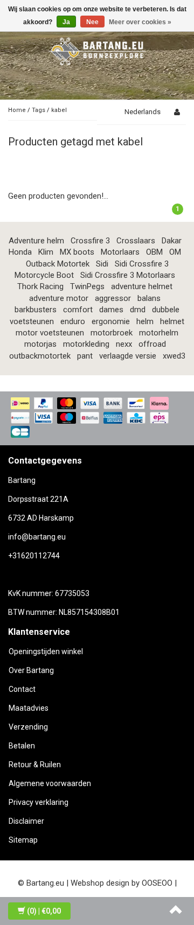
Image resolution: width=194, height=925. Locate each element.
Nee (92, 22)
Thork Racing (40, 286)
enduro (72, 321)
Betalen (22, 745)
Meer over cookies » (140, 22)
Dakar (172, 241)
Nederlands (142, 112)
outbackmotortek (40, 356)
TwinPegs (87, 286)
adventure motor (58, 298)
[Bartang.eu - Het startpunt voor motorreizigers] (97, 49)
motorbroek (112, 333)
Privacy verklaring (38, 802)
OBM (154, 252)
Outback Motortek (57, 264)
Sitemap (23, 840)
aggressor (113, 298)
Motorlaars (120, 252)
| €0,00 (44, 911)
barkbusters (36, 309)
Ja (66, 22)
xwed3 (174, 356)
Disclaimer (26, 821)
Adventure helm (36, 241)
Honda (20, 252)
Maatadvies (28, 708)
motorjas (40, 344)
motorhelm (158, 333)
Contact (22, 689)
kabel (59, 110)
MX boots (77, 252)
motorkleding (86, 344)
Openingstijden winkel (46, 651)
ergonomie (111, 321)
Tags (38, 110)
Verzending (28, 727)
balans (149, 298)
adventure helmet (141, 286)
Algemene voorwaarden (50, 783)
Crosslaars (135, 241)
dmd (138, 309)
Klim (45, 252)
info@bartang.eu (37, 536)
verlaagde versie (127, 356)
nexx (124, 344)
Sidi (102, 264)
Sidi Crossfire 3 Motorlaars (127, 275)
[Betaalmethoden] (97, 418)
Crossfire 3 (90, 241)
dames (111, 309)
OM (175, 252)
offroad (152, 344)
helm (145, 321)
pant (85, 356)
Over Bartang (31, 670)
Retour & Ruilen (35, 764)
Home (17, 110)
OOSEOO (157, 883)
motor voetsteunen (50, 333)
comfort (78, 309)
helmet (172, 321)
